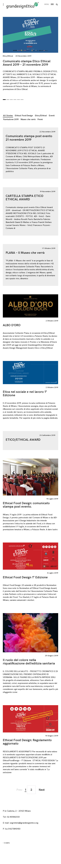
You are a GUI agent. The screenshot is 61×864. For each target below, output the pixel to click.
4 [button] (14, 98)
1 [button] (4, 98)
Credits (7, 843)
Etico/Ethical (8, 56)
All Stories (8, 115)
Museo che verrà (28, 119)
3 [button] (11, 98)
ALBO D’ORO (11, 325)
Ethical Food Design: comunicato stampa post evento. (26, 505)
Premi (40, 119)
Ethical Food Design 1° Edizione (25, 577)
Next (42, 790)
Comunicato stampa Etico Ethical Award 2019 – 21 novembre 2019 (26, 63)
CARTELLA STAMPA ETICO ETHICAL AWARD (24, 197)
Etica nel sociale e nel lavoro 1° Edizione (25, 393)
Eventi (52, 115)
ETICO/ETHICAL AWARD (23, 440)
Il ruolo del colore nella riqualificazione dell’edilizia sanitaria (29, 661)
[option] (30, 55)
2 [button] (7, 98)
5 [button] (18, 98)
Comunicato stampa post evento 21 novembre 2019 (29, 137)
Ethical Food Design (24, 115)
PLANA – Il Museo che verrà (25, 253)
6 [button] (22, 98)
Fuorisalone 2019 (11, 119)
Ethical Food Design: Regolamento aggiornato (27, 742)
